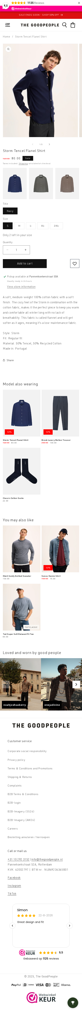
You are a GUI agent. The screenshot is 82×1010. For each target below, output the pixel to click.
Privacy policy (16, 759)
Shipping (23, 163)
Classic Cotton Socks (13, 498)
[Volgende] (76, 684)
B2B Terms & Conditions (23, 794)
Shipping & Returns (20, 776)
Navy (10, 210)
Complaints (15, 785)
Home (6, 36)
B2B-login (14, 802)
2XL (58, 226)
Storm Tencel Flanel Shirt (15, 440)
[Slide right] (49, 144)
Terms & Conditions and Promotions (30, 768)
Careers (13, 828)
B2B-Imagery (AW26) (21, 820)
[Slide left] (32, 144)
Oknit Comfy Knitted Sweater (17, 576)
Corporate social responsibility (27, 751)
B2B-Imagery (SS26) (21, 811)
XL (44, 226)
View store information (21, 286)
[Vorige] (6, 684)
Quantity (7, 242)
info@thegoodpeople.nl (47, 859)
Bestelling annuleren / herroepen (29, 837)
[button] (7, 25)
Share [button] (10, 360)
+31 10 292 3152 (19, 859)
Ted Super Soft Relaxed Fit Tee (18, 634)
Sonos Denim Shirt (51, 576)
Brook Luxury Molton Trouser (56, 440)
